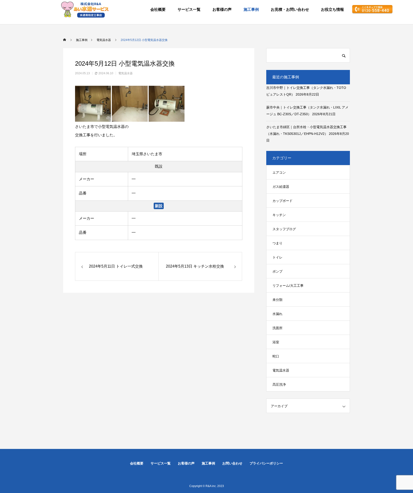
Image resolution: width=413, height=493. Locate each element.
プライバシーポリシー (266, 463)
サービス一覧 (189, 9)
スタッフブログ (284, 229)
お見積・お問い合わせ (290, 9)
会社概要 (158, 9)
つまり (277, 243)
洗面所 (277, 328)
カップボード (282, 201)
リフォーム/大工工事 (288, 285)
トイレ (277, 257)
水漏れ (277, 314)
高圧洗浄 (279, 384)
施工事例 (251, 9)
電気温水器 (125, 73)
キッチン (279, 215)
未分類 (277, 300)
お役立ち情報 (332, 9)
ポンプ (277, 271)
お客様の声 (222, 9)
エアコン (279, 172)
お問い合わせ (232, 463)
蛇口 (275, 356)
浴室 (275, 342)
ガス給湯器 (280, 187)
